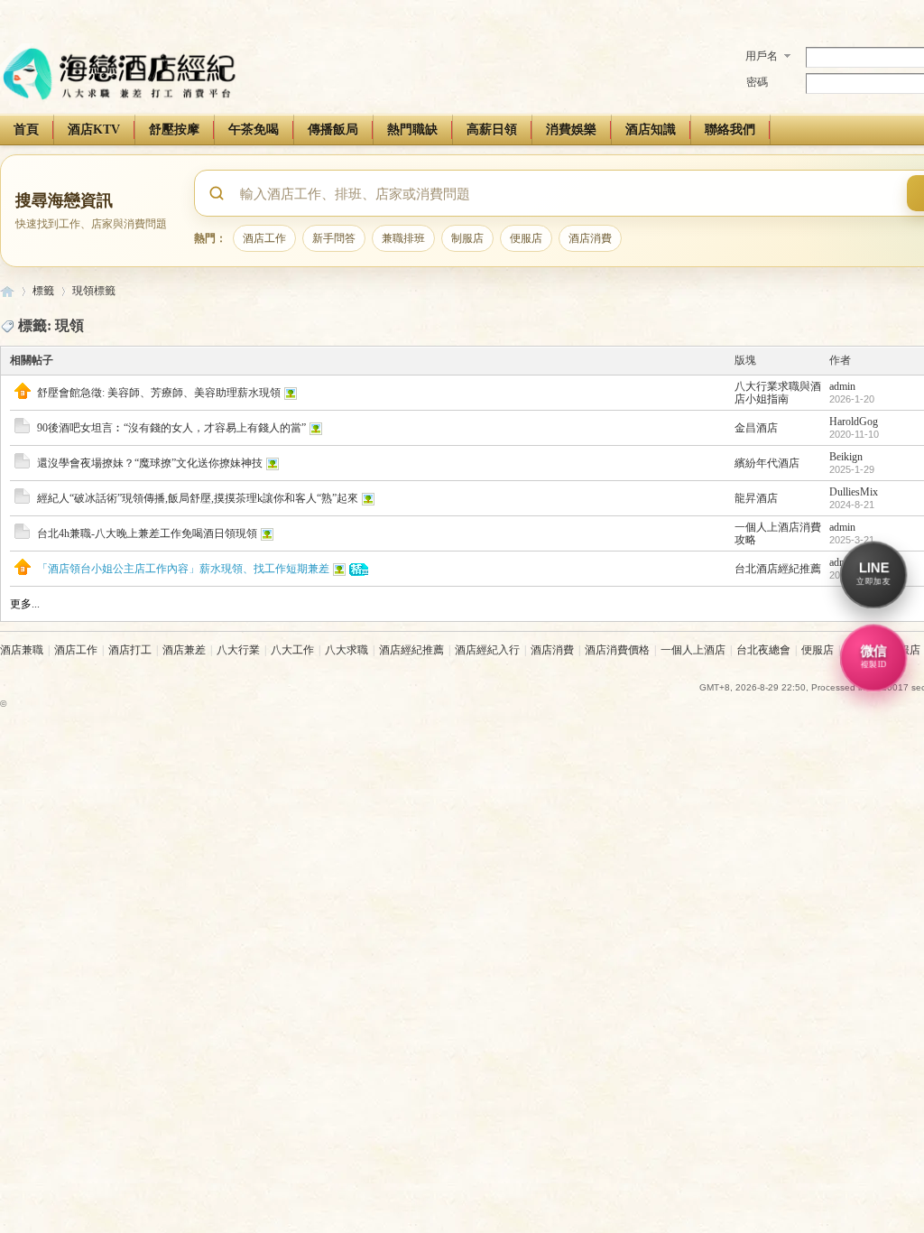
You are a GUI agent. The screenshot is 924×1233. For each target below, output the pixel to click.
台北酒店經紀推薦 (778, 568)
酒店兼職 (21, 650)
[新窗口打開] (22, 395)
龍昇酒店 (756, 498)
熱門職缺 (412, 129)
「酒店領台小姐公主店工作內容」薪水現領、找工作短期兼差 (183, 568)
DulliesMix (853, 492)
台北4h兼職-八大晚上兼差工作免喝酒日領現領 (147, 533)
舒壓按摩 (174, 129)
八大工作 (292, 650)
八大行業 (238, 650)
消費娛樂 (571, 129)
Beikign (846, 456)
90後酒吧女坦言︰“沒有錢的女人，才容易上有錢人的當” (171, 428)
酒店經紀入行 (487, 650)
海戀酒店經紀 (7, 291)
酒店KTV (94, 129)
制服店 (467, 238)
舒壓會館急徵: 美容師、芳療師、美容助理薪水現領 (159, 392)
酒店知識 (650, 129)
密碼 (757, 82)
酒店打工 (130, 650)
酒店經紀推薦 (411, 650)
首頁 (26, 129)
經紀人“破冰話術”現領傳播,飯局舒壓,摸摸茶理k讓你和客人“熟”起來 (197, 498)
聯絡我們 (730, 129)
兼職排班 (403, 238)
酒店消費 (590, 238)
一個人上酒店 (693, 650)
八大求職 (346, 650)
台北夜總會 (763, 650)
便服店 (526, 238)
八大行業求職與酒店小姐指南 (778, 392)
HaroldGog (853, 421)
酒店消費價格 (617, 650)
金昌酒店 (756, 428)
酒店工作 (264, 238)
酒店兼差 (184, 650)
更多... (25, 604)
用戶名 (761, 56)
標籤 (43, 290)
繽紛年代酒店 (767, 463)
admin (842, 386)
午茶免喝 (253, 129)
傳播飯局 (333, 129)
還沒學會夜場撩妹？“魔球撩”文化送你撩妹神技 (150, 463)
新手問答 (334, 238)
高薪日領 (492, 129)
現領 (83, 290)
